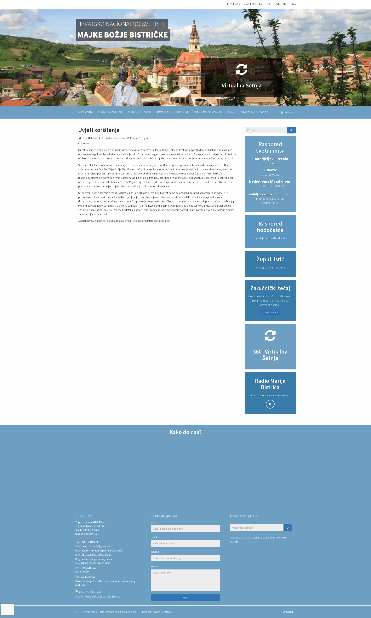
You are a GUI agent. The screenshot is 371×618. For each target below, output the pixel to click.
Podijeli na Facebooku (113, 138)
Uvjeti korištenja (163, 612)
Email (154, 537)
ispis (84, 138)
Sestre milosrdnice (207, 112)
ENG (237, 3)
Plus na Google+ (139, 138)
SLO (294, 3)
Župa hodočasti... (140, 112)
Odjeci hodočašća (254, 112)
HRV (229, 3)
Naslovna (85, 112)
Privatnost (145, 612)
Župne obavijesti (111, 112)
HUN (285, 3)
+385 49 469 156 (89, 541)
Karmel (231, 112)
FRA (269, 3)
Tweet (94, 138)
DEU (246, 3)
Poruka (154, 566)
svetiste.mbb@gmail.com (97, 546)
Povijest (163, 112)
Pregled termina (270, 312)
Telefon (155, 551)
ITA (253, 3)
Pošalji (185, 597)
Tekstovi (181, 112)
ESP (261, 3)
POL (277, 3)
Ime (153, 522)
